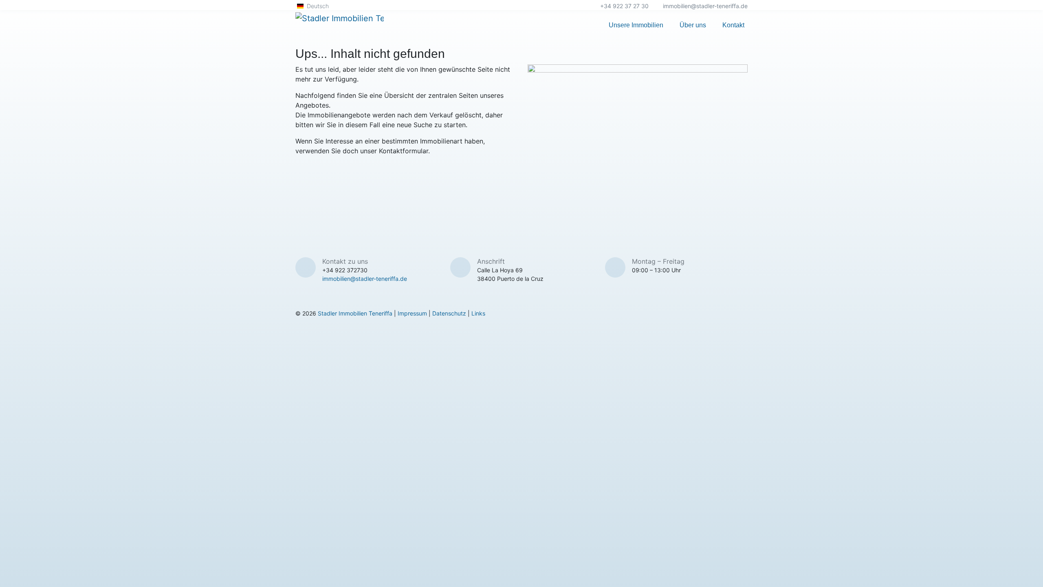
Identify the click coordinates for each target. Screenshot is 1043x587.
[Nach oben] (1032, 572)
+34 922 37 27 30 (624, 5)
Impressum (412, 313)
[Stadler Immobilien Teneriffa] (339, 25)
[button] (316, 6)
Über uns (693, 25)
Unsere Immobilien (636, 25)
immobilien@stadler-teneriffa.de (705, 5)
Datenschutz (449, 313)
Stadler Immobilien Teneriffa (355, 313)
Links (478, 313)
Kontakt (733, 25)
